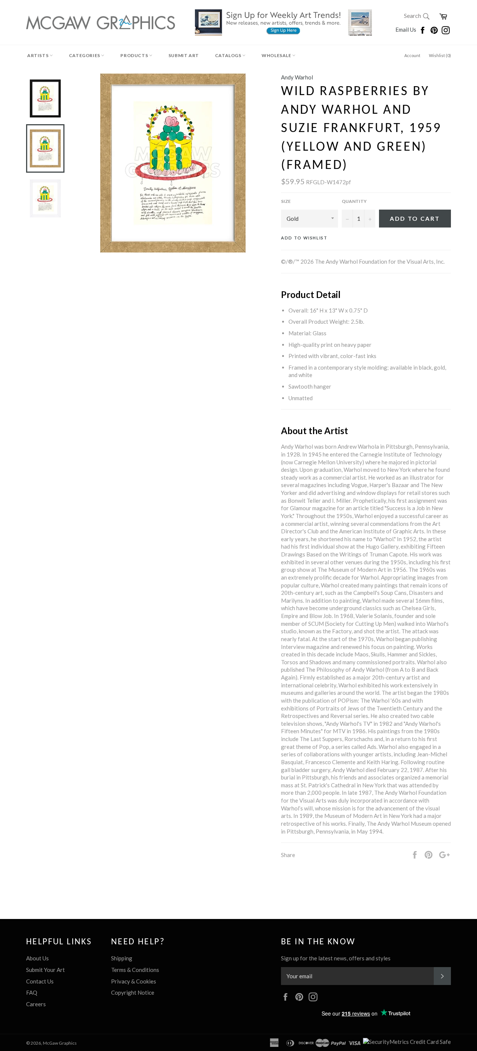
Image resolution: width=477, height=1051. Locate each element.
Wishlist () (440, 55)
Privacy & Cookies (133, 981)
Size (286, 201)
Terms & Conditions (135, 969)
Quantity (354, 201)
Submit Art (183, 55)
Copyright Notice (132, 992)
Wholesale (277, 55)
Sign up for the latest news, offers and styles (336, 958)
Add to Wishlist (304, 237)
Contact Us (40, 981)
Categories (85, 55)
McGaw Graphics (60, 1043)
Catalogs (228, 55)
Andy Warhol (297, 77)
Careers (36, 1004)
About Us (37, 958)
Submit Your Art (45, 969)
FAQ (31, 992)
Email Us (406, 29)
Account (412, 55)
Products (134, 55)
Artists (38, 55)
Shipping (121, 958)
